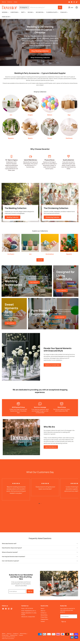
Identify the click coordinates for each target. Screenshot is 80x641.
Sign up (30, 591)
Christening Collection (52, 217)
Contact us (9, 2)
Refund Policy (44, 615)
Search (42, 608)
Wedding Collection (12, 217)
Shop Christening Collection (40, 57)
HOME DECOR (6, 17)
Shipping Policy (44, 619)
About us (4, 2)
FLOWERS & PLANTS (51, 12)
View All (40, 260)
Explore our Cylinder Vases (52, 365)
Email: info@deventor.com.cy (28, 610)
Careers (15, 2)
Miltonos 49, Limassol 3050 (28, 616)
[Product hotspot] (17, 367)
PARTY (23, 12)
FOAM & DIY (63, 12)
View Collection (34, 282)
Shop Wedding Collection (40, 51)
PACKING (30, 12)
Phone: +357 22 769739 (27, 608)
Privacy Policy (44, 617)
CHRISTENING (14, 12)
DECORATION (39, 12)
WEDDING (5, 12)
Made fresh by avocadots (8, 638)
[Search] (60, 7)
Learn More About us (50, 447)
